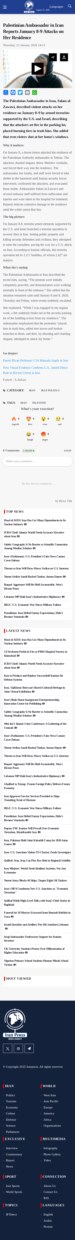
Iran (32, 390)
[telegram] (29, 1048)
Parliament (12, 1131)
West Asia (50, 1095)
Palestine (39, 402)
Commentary (14, 1154)
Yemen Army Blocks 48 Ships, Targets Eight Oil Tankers (35, 880)
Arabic (48, 1220)
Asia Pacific (51, 1101)
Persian (48, 1226)
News (9, 1166)
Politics (10, 1095)
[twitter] (7, 1048)
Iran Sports (13, 1185)
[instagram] (18, 1048)
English (48, 1214)
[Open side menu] (5, 7)
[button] (38, 69)
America (49, 1113)
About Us (50, 1185)
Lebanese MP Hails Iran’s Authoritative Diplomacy (32, 596)
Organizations (52, 1125)
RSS (46, 1198)
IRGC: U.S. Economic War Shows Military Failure (32, 604)
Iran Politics (50, 390)
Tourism (11, 1101)
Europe (48, 1107)
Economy (12, 1107)
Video (47, 1160)
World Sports (14, 1191)
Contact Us (50, 1191)
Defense (11, 1119)
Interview (12, 1148)
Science (11, 1125)
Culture (10, 1113)
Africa (47, 1119)
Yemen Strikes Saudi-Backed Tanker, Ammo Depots (33, 576)
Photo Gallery (52, 1154)
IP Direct (11, 1214)
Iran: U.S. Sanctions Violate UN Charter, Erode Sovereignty (37, 852)
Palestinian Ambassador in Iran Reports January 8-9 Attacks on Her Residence (33, 31)
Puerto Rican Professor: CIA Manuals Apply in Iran (35, 360)
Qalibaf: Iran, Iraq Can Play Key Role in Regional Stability (37, 860)
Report (10, 1160)
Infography (51, 1148)
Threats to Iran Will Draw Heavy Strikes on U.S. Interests (36, 568)
